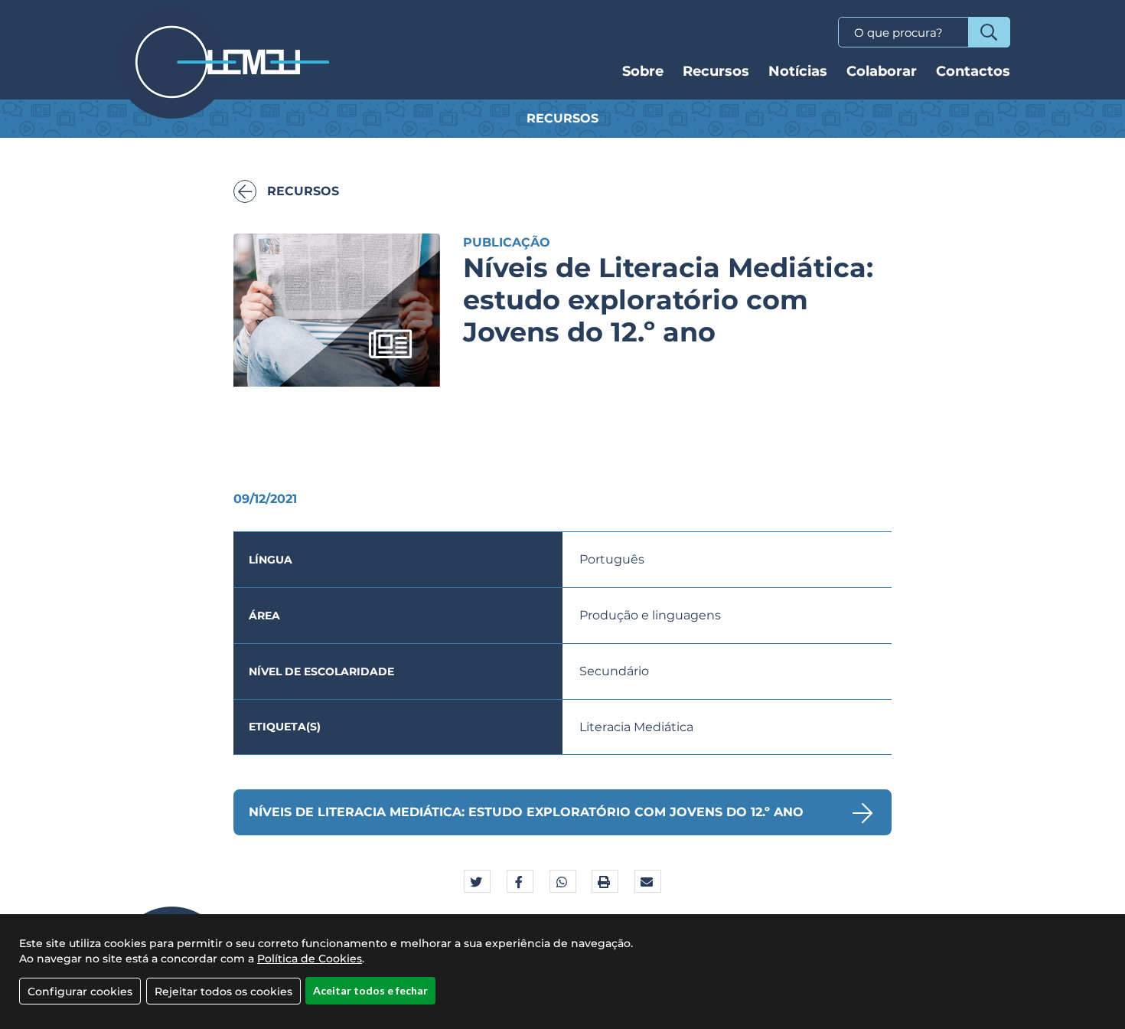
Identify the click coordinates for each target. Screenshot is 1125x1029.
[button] (477, 882)
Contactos (973, 71)
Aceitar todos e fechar (370, 990)
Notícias (797, 71)
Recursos (716, 71)
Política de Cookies (309, 958)
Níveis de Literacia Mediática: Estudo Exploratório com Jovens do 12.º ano (526, 812)
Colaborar (881, 71)
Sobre (643, 71)
